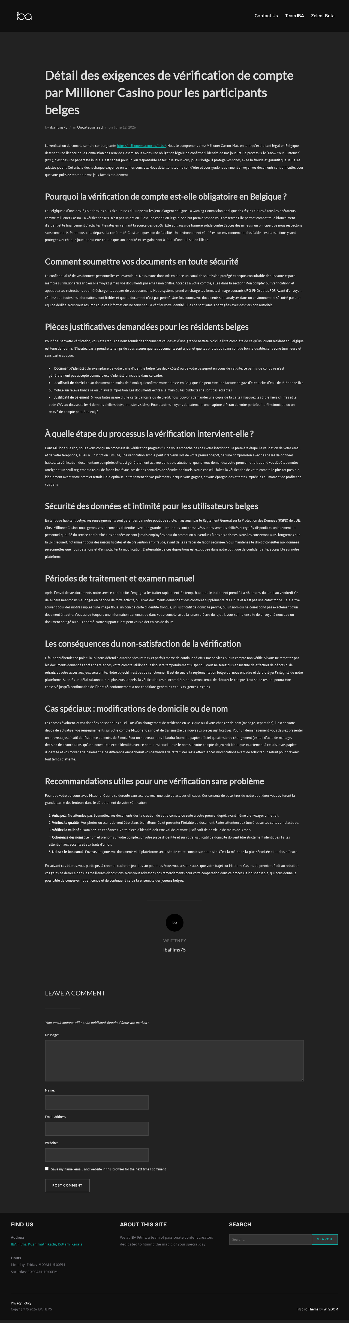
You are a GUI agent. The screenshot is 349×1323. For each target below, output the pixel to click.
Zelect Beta (323, 16)
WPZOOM (331, 1309)
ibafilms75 (58, 127)
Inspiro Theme (307, 1309)
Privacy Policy (21, 1303)
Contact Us (266, 16)
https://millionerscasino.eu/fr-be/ (141, 145)
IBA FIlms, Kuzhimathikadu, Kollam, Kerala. (47, 1244)
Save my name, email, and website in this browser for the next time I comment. (108, 1169)
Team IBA (294, 16)
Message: (52, 1035)
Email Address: (55, 1117)
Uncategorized (90, 127)
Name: (50, 1090)
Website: (51, 1143)
